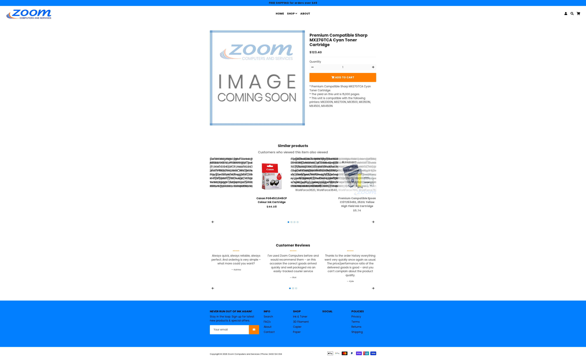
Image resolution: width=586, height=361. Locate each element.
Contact (269, 332)
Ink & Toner (300, 316)
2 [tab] (291, 222)
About (267, 327)
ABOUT (305, 13)
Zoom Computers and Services (244, 354)
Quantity (315, 61)
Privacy (356, 316)
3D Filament (301, 322)
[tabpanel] (272, 183)
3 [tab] (294, 222)
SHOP (291, 13)
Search (268, 316)
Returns (356, 327)
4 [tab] (297, 222)
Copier (297, 327)
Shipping (357, 332)
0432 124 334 (275, 354)
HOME (280, 13)
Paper (297, 332)
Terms (355, 322)
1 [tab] (288, 222)
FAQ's (267, 322)
